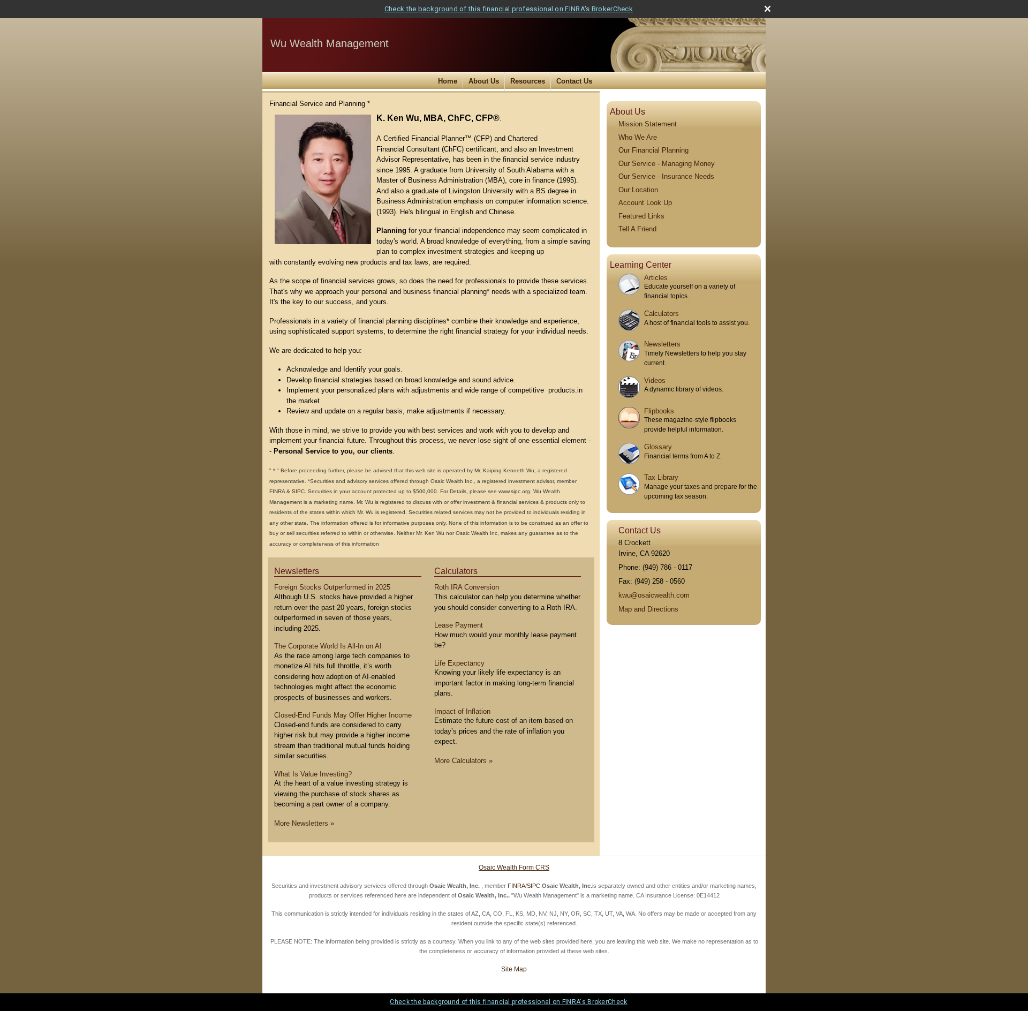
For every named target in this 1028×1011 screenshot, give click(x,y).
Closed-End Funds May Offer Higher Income (343, 715)
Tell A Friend (637, 229)
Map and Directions (648, 609)
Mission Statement (647, 124)
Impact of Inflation (462, 711)
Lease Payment (458, 625)
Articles (656, 278)
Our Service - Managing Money (666, 164)
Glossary (658, 447)
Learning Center (640, 264)
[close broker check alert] (767, 8)
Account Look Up (645, 203)
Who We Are (637, 137)
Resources (527, 81)
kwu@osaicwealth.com (654, 595)
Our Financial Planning (653, 150)
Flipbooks (659, 411)
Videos (655, 380)
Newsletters (296, 571)
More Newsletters (304, 823)
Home (447, 81)
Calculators (456, 571)
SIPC (298, 491)
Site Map (514, 969)
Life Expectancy (459, 663)
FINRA (516, 885)
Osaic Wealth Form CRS (514, 867)
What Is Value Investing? (313, 774)
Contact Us (574, 81)
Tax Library (661, 477)
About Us (483, 81)
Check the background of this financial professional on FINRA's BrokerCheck (508, 9)
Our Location (638, 190)
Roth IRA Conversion (466, 587)
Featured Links (641, 216)
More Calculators (463, 761)
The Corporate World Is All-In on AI (328, 646)
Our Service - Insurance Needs (666, 176)
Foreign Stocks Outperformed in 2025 (332, 587)
